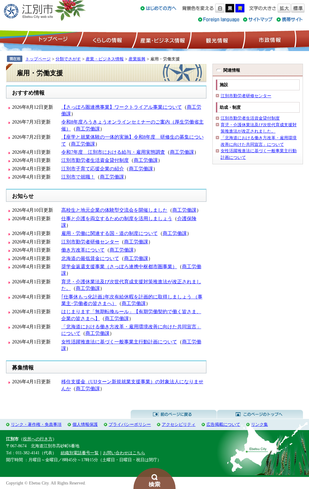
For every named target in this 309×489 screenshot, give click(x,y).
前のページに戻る (174, 414)
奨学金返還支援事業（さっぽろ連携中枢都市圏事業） (119, 266)
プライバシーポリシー (130, 424)
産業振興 (137, 58)
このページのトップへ (260, 414)
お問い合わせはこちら (124, 452)
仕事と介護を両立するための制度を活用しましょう (116, 218)
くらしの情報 (107, 40)
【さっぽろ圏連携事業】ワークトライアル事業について (121, 107)
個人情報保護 (85, 424)
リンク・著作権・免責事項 (36, 424)
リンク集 (259, 424)
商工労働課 (88, 128)
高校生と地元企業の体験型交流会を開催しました (114, 210)
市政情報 (269, 40)
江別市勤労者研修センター (90, 241)
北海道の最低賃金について (90, 258)
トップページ (52, 40)
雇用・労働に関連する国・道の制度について (109, 233)
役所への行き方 (38, 438)
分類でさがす (68, 58)
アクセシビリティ (179, 424)
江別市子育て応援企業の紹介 (92, 168)
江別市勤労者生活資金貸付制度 (95, 160)
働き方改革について (83, 250)
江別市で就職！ (78, 176)
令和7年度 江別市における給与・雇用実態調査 (113, 152)
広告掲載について (223, 424)
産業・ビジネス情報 (161, 40)
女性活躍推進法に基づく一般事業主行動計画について (119, 341)
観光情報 (216, 40)
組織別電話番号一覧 (80, 452)
